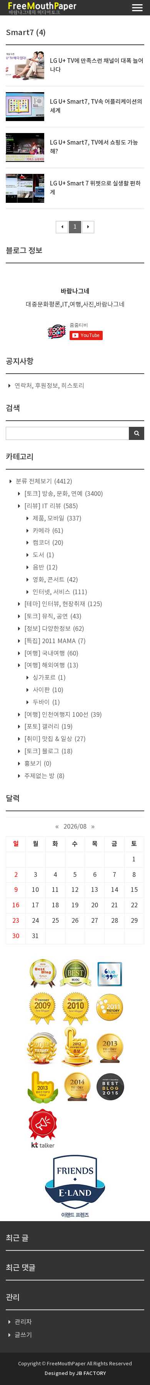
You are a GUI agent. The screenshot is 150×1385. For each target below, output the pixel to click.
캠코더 (47, 542)
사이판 (47, 690)
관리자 (23, 1322)
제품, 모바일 (56, 518)
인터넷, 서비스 (59, 592)
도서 (42, 555)
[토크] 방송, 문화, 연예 (63, 493)
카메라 (47, 530)
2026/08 (75, 826)
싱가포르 (48, 677)
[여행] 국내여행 (50, 653)
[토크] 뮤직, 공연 (52, 616)
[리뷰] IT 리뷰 (50, 506)
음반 (44, 567)
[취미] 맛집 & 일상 (54, 739)
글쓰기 (23, 1335)
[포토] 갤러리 (48, 726)
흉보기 (37, 763)
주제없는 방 (44, 776)
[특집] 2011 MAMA (54, 641)
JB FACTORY (91, 1373)
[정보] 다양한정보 (53, 628)
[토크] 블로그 (48, 751)
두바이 (45, 702)
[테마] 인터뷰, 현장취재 (62, 604)
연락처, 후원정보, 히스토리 (49, 385)
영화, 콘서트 (54, 579)
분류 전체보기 (43, 481)
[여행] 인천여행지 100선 (62, 714)
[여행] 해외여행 (50, 665)
